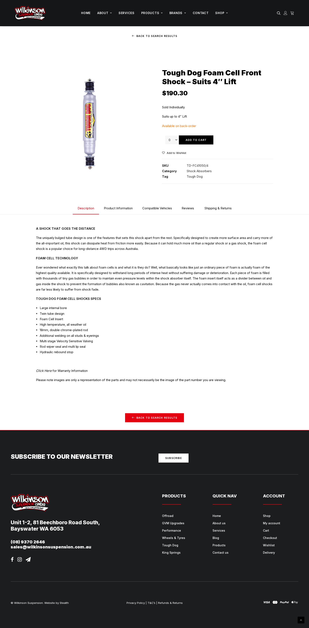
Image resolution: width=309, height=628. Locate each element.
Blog (216, 538)
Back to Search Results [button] (156, 36)
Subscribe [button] (173, 458)
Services (127, 13)
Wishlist (269, 545)
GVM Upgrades (173, 523)
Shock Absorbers (199, 171)
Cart (266, 530)
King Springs (171, 552)
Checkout (270, 538)
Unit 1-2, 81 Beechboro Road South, (55, 522)
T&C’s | (152, 602)
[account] (285, 13)
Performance (171, 530)
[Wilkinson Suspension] (30, 13)
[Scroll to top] (301, 620)
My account (271, 523)
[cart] (291, 13)
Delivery (269, 552)
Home (86, 13)
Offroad (167, 516)
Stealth (64, 602)
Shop (219, 13)
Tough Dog (195, 176)
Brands (175, 13)
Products (150, 13)
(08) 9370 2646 (28, 541)
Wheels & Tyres (173, 538)
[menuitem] (86, 13)
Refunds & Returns (170, 602)
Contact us (220, 552)
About (102, 13)
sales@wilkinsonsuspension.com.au (51, 546)
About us (219, 523)
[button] (279, 13)
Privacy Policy (136, 602)
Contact (201, 13)
